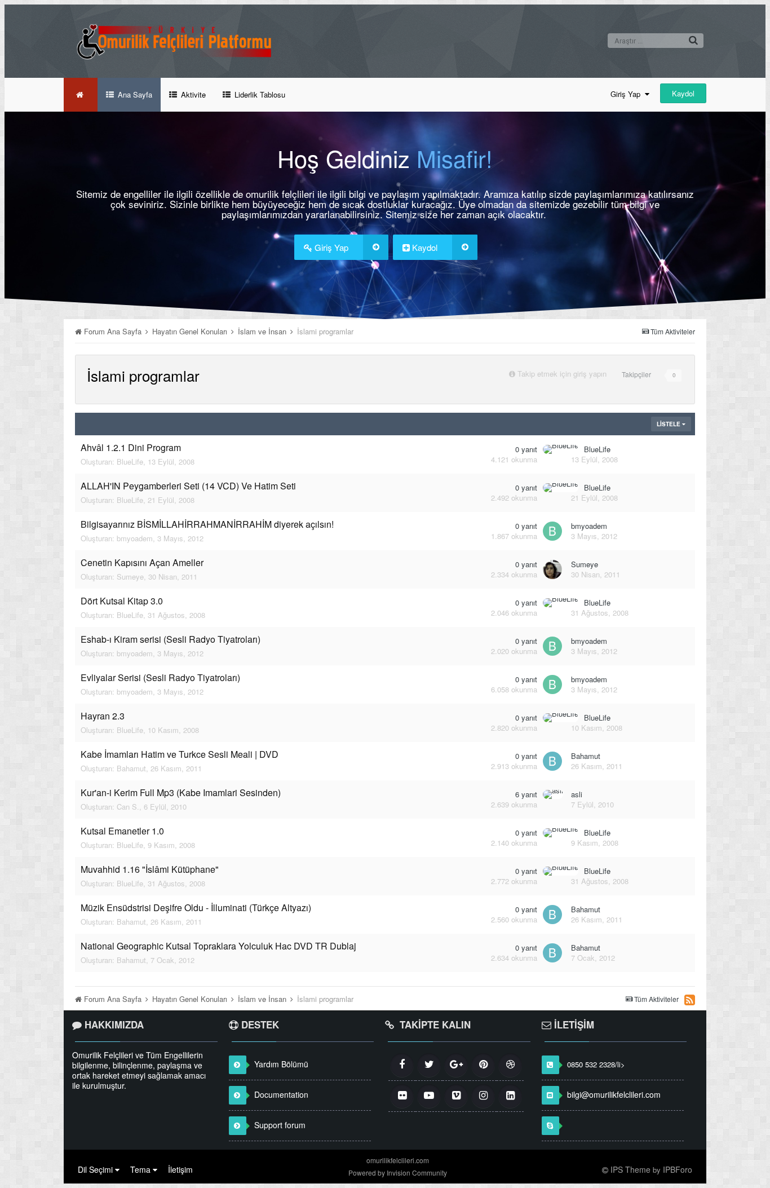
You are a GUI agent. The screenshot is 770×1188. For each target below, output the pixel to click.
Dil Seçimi (96, 1169)
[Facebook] (402, 1065)
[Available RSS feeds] (689, 999)
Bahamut (131, 768)
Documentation (281, 1094)
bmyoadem (135, 538)
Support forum (280, 1124)
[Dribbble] (510, 1065)
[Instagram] (483, 1096)
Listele (669, 424)
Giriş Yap (627, 94)
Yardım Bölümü (281, 1064)
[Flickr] (402, 1096)
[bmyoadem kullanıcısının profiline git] (552, 531)
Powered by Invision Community (397, 1172)
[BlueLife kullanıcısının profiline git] (560, 449)
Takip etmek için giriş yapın (562, 373)
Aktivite (192, 94)
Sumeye (130, 576)
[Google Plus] (456, 1065)
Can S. (128, 806)
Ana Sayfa (134, 94)
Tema (141, 1169)
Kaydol (683, 93)
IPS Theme (630, 1169)
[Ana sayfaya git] (81, 95)
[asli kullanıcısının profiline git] (553, 794)
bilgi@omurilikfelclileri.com (614, 1094)
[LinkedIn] (510, 1096)
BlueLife (130, 461)
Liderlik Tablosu (258, 94)
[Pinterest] (483, 1065)
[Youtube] (429, 1096)
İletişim (180, 1169)
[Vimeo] (456, 1096)
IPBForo (677, 1169)
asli (576, 794)
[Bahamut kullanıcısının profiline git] (552, 761)
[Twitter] (429, 1065)
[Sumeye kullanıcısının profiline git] (552, 569)
